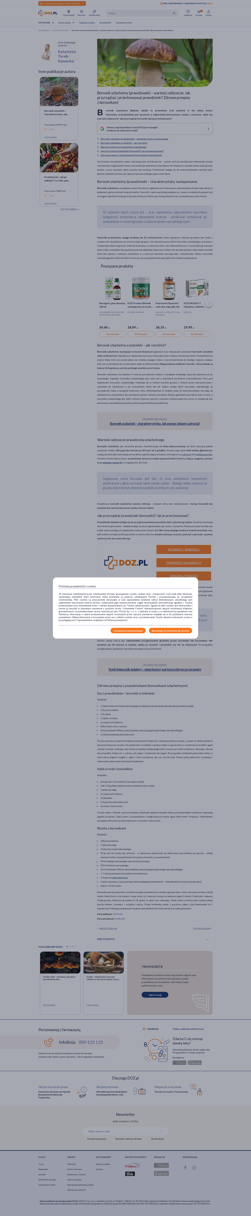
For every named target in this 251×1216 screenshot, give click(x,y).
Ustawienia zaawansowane (128, 630)
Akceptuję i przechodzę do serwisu (170, 630)
